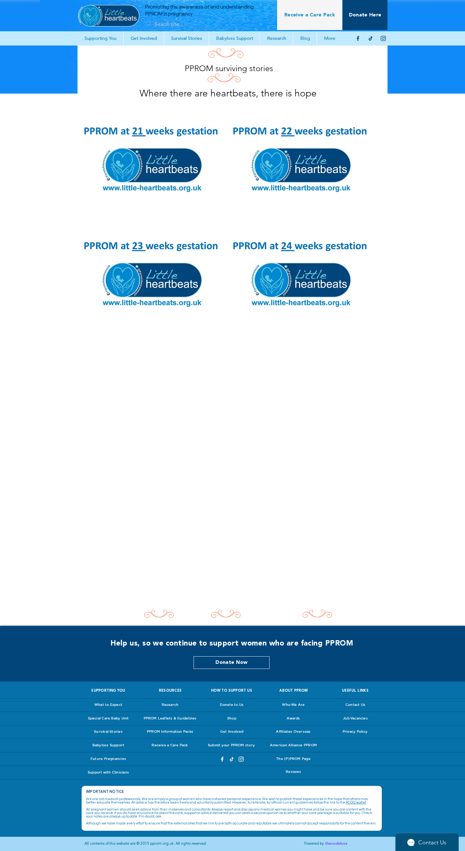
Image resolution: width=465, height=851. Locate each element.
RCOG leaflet (356, 802)
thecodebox (336, 844)
